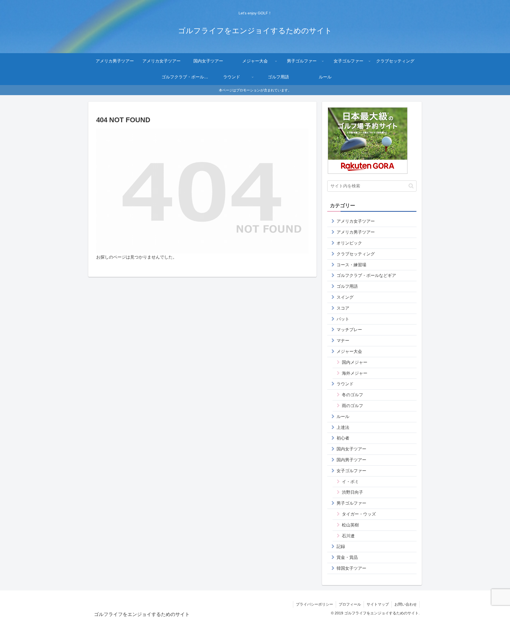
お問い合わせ (405, 604)
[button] (411, 186)
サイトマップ (378, 604)
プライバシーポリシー (314, 604)
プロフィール (350, 604)
